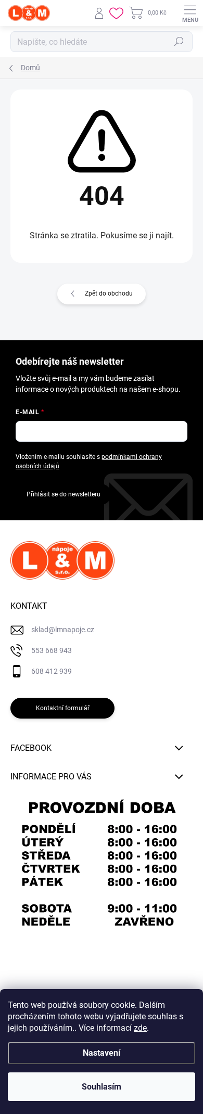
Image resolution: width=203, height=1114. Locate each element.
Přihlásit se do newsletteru (63, 494)
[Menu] (190, 13)
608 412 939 (51, 671)
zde (140, 1028)
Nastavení (101, 1053)
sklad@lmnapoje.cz (62, 629)
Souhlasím (101, 1087)
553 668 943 (51, 650)
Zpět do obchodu (109, 293)
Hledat (179, 41)
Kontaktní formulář (63, 708)
